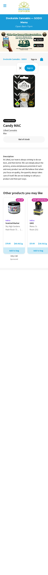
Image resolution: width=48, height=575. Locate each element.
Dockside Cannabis (24, 7)
